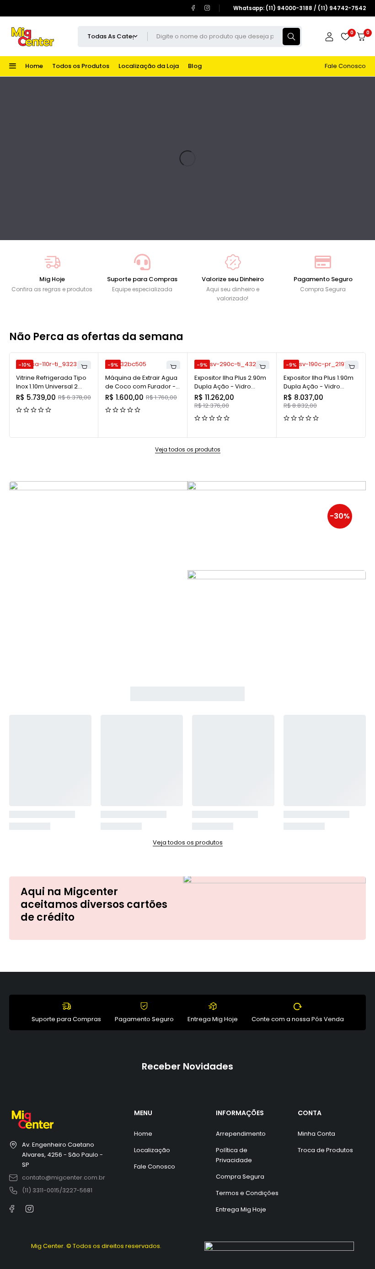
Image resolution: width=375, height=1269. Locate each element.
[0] (361, 37)
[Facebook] (193, 8)
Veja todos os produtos (187, 449)
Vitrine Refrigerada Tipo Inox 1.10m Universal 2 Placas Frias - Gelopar (51, 386)
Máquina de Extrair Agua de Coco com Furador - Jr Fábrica (141, 386)
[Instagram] (207, 8)
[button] (84, 367)
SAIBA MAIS (43, 547)
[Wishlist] (345, 36)
